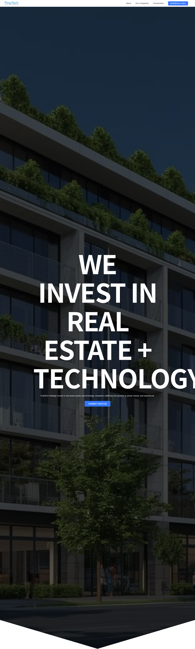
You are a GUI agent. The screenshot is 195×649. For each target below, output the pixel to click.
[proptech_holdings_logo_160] (12, 3)
